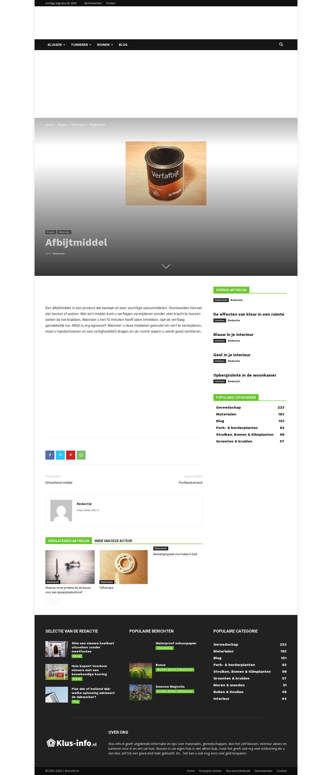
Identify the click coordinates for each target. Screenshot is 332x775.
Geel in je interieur (231, 355)
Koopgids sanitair (210, 771)
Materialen (78, 125)
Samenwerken (93, 3)
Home (49, 125)
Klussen (55, 44)
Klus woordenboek (238, 771)
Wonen (103, 44)
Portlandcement (191, 483)
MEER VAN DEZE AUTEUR (113, 541)
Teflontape (106, 587)
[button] (281, 45)
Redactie (59, 253)
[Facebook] (49, 455)
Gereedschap (164, 647)
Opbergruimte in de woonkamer (244, 375)
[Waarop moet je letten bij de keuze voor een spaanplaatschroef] (70, 567)
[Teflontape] (124, 567)
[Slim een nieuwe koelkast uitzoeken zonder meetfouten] (56, 649)
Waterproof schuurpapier (176, 643)
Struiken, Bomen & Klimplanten (175, 669)
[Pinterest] (70, 455)
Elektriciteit (221, 300)
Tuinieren (79, 44)
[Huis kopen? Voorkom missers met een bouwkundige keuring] (56, 672)
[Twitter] (60, 455)
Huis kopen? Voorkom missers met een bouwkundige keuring (89, 670)
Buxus (161, 665)
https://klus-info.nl (88, 510)
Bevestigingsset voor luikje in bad (175, 554)
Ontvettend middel (58, 483)
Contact (110, 3)
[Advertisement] (204, 23)
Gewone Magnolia (170, 686)
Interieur (220, 320)
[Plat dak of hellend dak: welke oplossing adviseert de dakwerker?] (56, 695)
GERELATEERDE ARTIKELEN (68, 541)
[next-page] (55, 601)
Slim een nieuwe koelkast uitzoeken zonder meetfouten (93, 647)
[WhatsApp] (81, 455)
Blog (123, 44)
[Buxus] (140, 671)
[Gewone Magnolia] (140, 692)
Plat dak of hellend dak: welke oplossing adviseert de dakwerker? (93, 693)
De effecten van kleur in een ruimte (248, 314)
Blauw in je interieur (233, 334)
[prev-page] (48, 601)
